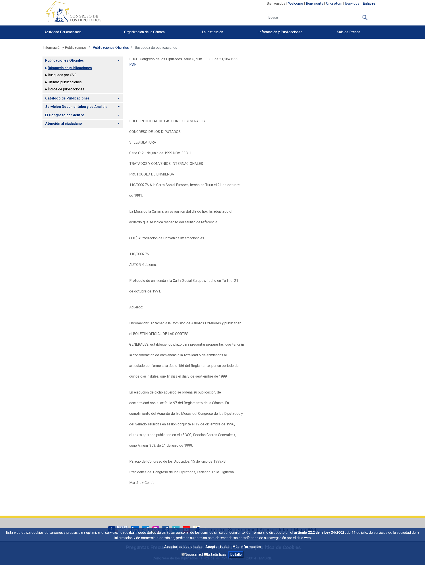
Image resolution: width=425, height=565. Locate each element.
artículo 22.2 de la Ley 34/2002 (319, 532)
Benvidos (352, 3)
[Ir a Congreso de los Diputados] (73, 12)
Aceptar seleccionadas (183, 547)
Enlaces (369, 3)
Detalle (236, 554)
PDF (132, 64)
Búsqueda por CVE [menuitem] (62, 75)
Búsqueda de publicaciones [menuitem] (70, 68)
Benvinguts (314, 3)
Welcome (295, 3)
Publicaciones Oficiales (111, 47)
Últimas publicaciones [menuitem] (65, 82)
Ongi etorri (334, 3)
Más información (246, 547)
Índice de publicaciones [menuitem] (66, 89)
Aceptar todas (217, 547)
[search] (318, 17)
